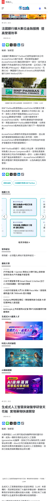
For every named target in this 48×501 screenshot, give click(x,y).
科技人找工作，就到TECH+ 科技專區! (22, 1)
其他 (9, 23)
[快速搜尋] (45, 8)
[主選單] (3, 8)
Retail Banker (16, 168)
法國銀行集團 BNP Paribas (25, 183)
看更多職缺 (23, 242)
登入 (16, 255)
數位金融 (7, 183)
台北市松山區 (18, 202)
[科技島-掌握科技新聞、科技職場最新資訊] (24, 8)
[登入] (40, 9)
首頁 (5, 23)
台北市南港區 (18, 222)
